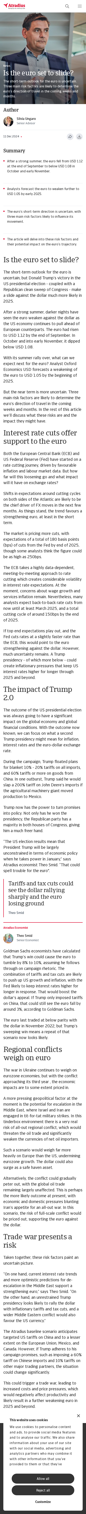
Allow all (43, 1479)
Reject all (43, 1490)
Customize (43, 1502)
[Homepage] (14, 6)
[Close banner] (78, 1416)
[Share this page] (70, 136)
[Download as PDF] (79, 136)
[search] (67, 6)
